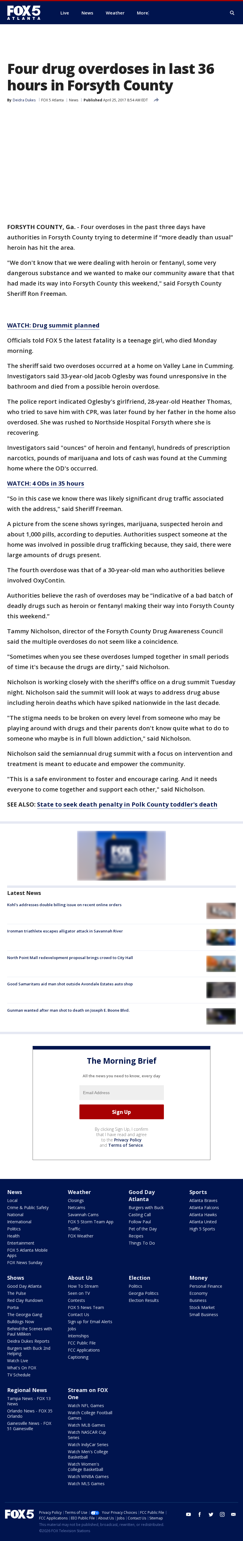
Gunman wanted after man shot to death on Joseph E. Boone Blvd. (68, 1010)
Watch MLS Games (86, 1483)
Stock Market (202, 1307)
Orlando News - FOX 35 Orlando (29, 1413)
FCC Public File (82, 1343)
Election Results (144, 1300)
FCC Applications (84, 1350)
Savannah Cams (83, 1214)
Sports (198, 1192)
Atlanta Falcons (204, 1207)
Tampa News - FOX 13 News (29, 1401)
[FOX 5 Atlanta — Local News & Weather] (26, 13)
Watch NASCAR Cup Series (87, 1434)
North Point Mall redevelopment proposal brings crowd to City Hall (70, 957)
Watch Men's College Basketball (88, 1454)
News (73, 100)
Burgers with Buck (146, 1207)
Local (12, 1200)
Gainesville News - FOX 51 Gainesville (29, 1425)
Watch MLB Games (86, 1425)
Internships (78, 1336)
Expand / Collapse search (232, 13)
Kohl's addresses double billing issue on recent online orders (64, 904)
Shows (15, 1277)
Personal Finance (205, 1286)
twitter (211, 1514)
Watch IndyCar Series (88, 1444)
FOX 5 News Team (86, 1307)
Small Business (203, 1314)
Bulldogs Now (20, 1321)
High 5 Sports (202, 1229)
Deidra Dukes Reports (28, 1341)
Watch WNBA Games (88, 1476)
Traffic (74, 1229)
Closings (76, 1200)
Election (139, 1277)
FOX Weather (80, 1236)
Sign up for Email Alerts (90, 1321)
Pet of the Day (143, 1229)
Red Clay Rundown (25, 1300)
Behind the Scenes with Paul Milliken (29, 1331)
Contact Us (78, 1314)
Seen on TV (79, 1293)
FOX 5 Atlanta (52, 100)
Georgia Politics (144, 1293)
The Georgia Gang (24, 1314)
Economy (198, 1293)
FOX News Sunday (24, 1262)
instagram (222, 1514)
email (233, 1514)
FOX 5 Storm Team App (90, 1221)
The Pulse (16, 1293)
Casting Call (140, 1214)
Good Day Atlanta (142, 1195)
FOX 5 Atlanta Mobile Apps (27, 1252)
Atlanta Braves (203, 1200)
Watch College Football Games (90, 1415)
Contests (76, 1300)
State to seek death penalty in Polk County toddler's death (127, 804)
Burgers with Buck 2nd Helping (28, 1350)
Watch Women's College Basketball (85, 1466)
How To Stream (83, 1286)
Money (198, 1277)
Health (13, 1236)
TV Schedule (19, 1375)
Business (198, 1300)
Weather (79, 1192)
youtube (188, 1514)
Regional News (27, 1390)
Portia (13, 1307)
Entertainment (20, 1243)
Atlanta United (203, 1221)
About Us (80, 1277)
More (142, 13)
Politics (14, 1229)
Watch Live (17, 1360)
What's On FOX (21, 1367)
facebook (199, 1514)
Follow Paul (140, 1221)
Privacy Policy (128, 1140)
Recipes (136, 1236)
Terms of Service (125, 1145)
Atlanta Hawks (203, 1214)
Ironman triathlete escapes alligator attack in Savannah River (65, 931)
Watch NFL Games (86, 1405)
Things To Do (142, 1243)
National (15, 1214)
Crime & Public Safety (28, 1207)
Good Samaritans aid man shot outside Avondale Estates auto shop (70, 984)
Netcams (76, 1207)
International (19, 1221)
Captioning (78, 1357)
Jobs (72, 1328)
